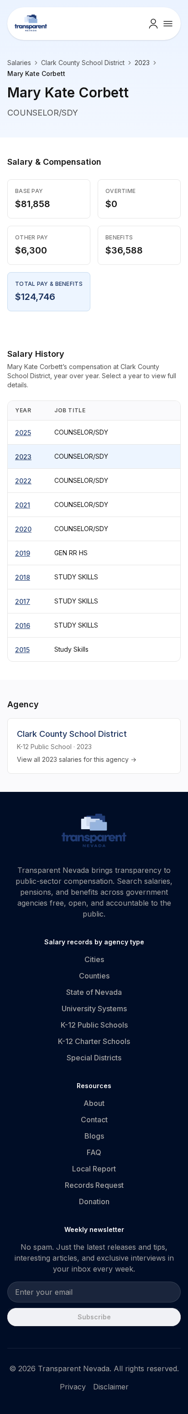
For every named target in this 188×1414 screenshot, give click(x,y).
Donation (94, 1201)
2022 (23, 481)
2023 (23, 457)
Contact (94, 1119)
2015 (22, 650)
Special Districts (94, 1057)
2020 (23, 529)
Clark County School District (83, 62)
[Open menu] (167, 23)
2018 (22, 577)
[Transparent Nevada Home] (94, 832)
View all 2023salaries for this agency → (76, 759)
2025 (23, 432)
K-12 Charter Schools (94, 1041)
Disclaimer (111, 1386)
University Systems (94, 1008)
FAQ (94, 1152)
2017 (22, 601)
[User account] (153, 23)
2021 (22, 505)
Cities (94, 959)
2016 (22, 625)
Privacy (73, 1386)
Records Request (94, 1185)
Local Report (94, 1168)
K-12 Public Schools (94, 1024)
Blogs (94, 1135)
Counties (94, 975)
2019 (22, 553)
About (94, 1103)
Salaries (19, 62)
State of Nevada (94, 992)
